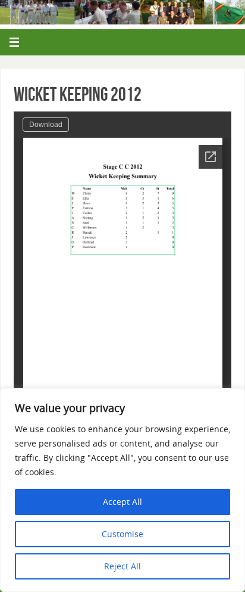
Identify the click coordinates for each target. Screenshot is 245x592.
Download (45, 124)
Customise (122, 534)
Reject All (122, 566)
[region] (122, 490)
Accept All (122, 501)
